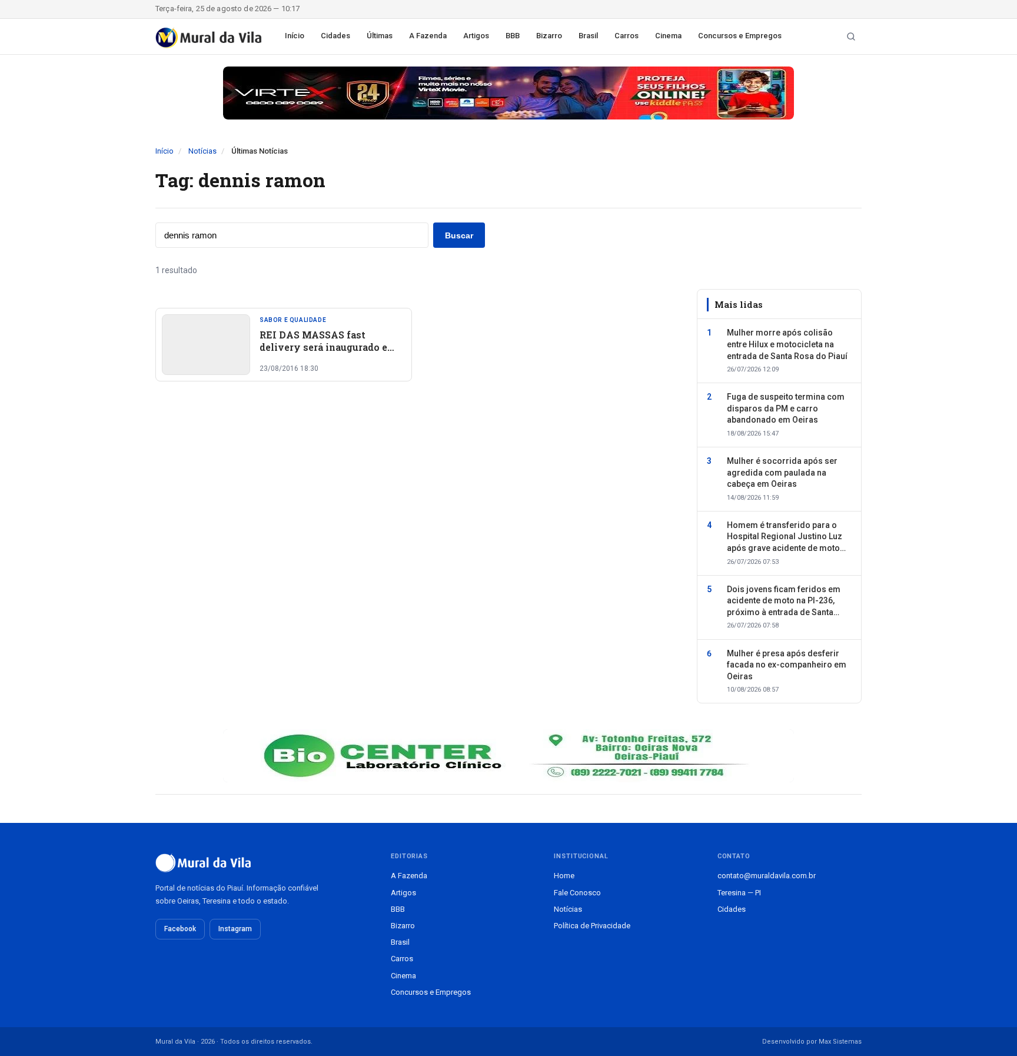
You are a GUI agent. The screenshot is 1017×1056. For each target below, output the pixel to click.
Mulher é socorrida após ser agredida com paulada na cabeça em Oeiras (782, 472)
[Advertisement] (419, 506)
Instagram (235, 929)
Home (564, 875)
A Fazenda (428, 35)
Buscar (459, 235)
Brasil (588, 35)
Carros (626, 35)
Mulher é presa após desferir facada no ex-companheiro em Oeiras (786, 665)
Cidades (335, 35)
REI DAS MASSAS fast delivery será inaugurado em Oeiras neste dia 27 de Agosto (330, 347)
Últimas (380, 35)
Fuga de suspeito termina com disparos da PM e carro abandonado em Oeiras (786, 408)
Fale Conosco (577, 892)
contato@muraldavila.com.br (766, 875)
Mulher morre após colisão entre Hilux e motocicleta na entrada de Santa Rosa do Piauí (787, 344)
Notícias (202, 151)
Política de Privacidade (592, 925)
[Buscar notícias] (851, 36)
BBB (513, 35)
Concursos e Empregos (740, 35)
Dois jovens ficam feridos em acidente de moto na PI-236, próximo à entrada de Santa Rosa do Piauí (783, 602)
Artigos (476, 35)
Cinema (668, 35)
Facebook (180, 929)
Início (294, 35)
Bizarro (549, 35)
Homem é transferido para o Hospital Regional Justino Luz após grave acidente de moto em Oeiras (784, 537)
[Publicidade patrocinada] (508, 93)
